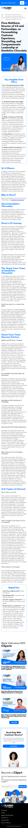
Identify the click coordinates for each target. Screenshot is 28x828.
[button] (25, 8)
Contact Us (4, 817)
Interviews (4, 810)
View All (14, 722)
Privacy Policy (5, 820)
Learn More (13, 746)
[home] (6, 8)
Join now (22, 3)
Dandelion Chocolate (17, 200)
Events (3, 813)
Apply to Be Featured (7, 815)
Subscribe (23, 786)
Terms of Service (5, 822)
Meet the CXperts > (3, 17)
